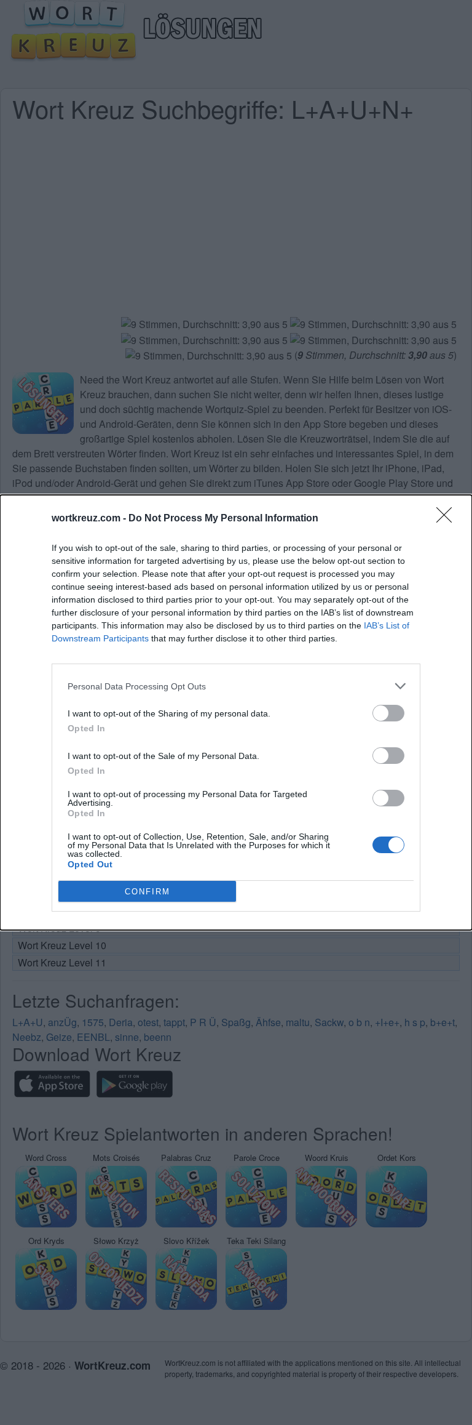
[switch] (388, 713)
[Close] (448, 519)
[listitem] (236, 686)
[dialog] (236, 712)
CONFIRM (147, 891)
